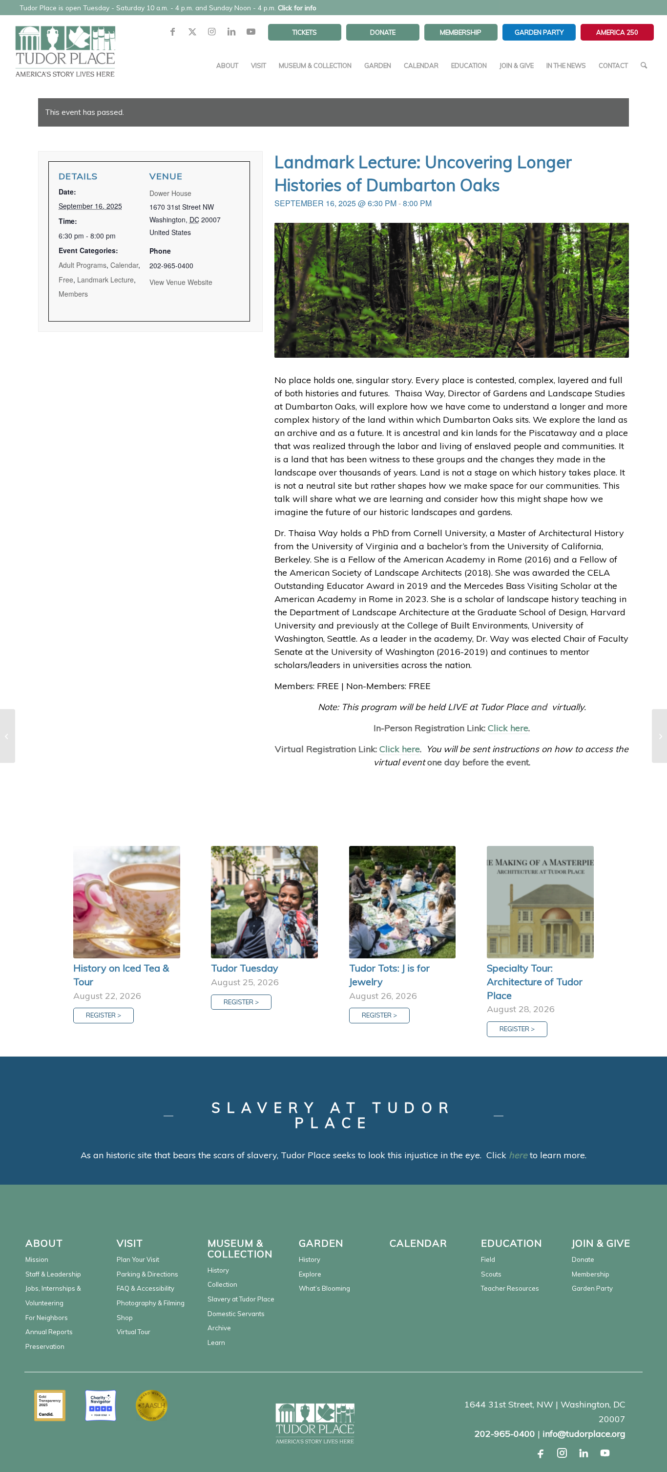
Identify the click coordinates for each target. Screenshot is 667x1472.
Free (66, 279)
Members (73, 294)
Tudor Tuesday (244, 968)
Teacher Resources (510, 1288)
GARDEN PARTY (539, 32)
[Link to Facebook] (173, 32)
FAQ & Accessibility (145, 1288)
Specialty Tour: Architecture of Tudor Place (535, 981)
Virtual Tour (133, 1332)
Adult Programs (82, 265)
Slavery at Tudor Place (241, 1299)
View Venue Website (180, 282)
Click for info (297, 7)
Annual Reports (49, 1332)
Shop (125, 1317)
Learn (216, 1342)
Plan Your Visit (138, 1259)
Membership (590, 1274)
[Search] (643, 65)
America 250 (617, 32)
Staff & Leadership (53, 1274)
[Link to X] (192, 32)
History (218, 1270)
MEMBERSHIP (460, 32)
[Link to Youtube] (251, 32)
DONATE (383, 32)
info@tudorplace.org (583, 1433)
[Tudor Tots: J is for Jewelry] (402, 902)
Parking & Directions (147, 1274)
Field (488, 1259)
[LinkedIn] (583, 1453)
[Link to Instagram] (212, 32)
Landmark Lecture (105, 279)
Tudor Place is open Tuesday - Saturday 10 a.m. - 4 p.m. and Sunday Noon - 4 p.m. (168, 7)
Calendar (124, 265)
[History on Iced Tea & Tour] (126, 902)
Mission (36, 1259)
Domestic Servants (236, 1314)
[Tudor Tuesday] (264, 902)
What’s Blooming (324, 1288)
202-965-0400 (505, 1433)
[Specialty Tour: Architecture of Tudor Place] (540, 902)
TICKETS (304, 32)
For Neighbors (46, 1317)
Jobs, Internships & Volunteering (53, 1295)
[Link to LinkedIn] (231, 32)
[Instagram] (562, 1453)
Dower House (170, 193)
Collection (222, 1284)
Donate (583, 1259)
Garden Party (592, 1288)
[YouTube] (605, 1453)
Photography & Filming (151, 1303)
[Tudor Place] (65, 45)
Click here (508, 728)
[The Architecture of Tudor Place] (659, 736)
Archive (219, 1328)
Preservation (44, 1346)
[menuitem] (304, 32)
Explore (310, 1274)
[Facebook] (540, 1453)
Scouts (491, 1274)
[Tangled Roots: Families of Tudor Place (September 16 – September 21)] (7, 736)
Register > (103, 1015)
